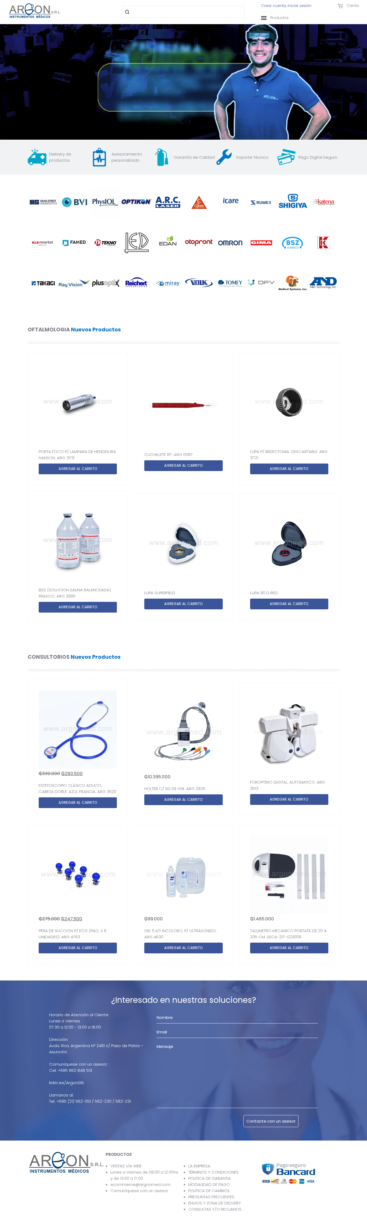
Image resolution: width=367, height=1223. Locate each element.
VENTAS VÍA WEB (125, 1166)
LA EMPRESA (199, 1166)
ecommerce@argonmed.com (140, 1184)
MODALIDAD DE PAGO (209, 1184)
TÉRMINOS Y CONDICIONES (213, 1172)
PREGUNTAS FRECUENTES (211, 1197)
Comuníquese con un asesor (139, 1190)
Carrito (352, 5)
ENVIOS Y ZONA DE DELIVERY (214, 1203)
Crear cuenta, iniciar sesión (286, 6)
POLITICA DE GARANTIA (209, 1178)
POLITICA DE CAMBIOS (209, 1190)
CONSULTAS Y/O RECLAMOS (215, 1209)
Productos (279, 17)
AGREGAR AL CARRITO (78, 468)
